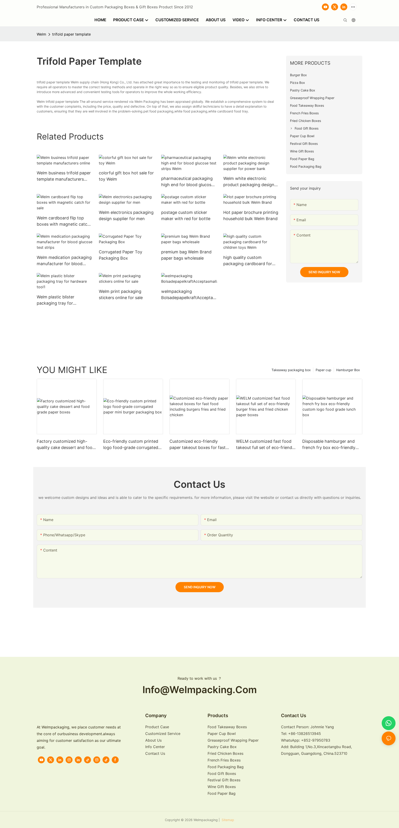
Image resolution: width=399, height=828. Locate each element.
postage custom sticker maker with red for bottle (185, 215)
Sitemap (227, 820)
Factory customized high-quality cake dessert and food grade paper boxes (66, 445)
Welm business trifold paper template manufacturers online (64, 176)
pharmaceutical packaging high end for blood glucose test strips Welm (187, 182)
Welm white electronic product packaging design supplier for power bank (248, 182)
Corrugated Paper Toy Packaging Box (120, 255)
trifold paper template (71, 34)
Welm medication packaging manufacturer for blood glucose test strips (64, 261)
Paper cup (323, 370)
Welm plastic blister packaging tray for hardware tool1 (55, 300)
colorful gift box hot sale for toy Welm (126, 176)
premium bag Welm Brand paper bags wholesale (186, 255)
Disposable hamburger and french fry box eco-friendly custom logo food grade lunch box (331, 445)
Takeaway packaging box (291, 370)
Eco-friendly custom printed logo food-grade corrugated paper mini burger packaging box (131, 445)
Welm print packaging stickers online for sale (121, 294)
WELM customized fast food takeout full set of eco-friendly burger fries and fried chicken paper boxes (265, 445)
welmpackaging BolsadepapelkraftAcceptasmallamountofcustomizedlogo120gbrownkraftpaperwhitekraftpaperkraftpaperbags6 (189, 295)
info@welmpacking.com (199, 689)
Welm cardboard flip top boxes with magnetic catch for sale (63, 221)
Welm (41, 34)
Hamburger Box (348, 370)
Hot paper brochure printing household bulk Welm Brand (250, 215)
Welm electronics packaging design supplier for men (126, 215)
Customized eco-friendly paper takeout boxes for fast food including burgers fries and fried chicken (197, 445)
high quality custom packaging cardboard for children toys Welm (247, 261)
